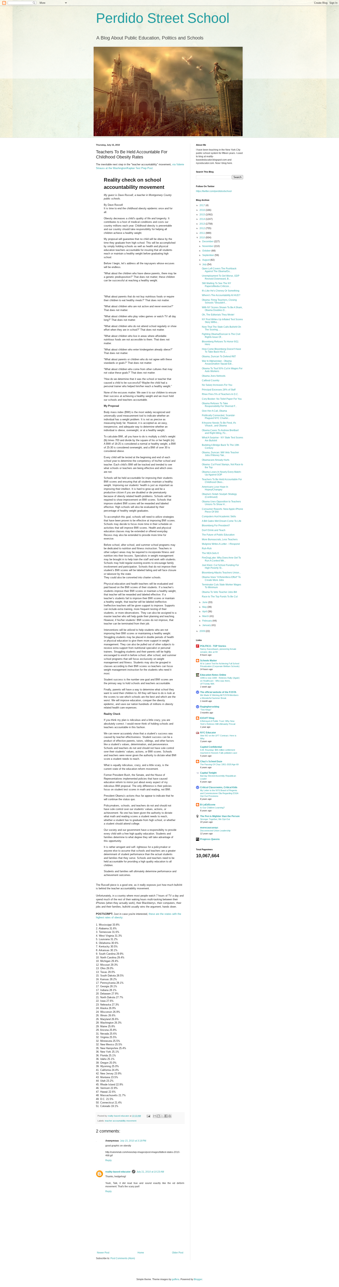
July (204, 264)
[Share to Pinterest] (170, 1116)
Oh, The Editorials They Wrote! (218, 314)
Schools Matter (208, 660)
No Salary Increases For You (217, 385)
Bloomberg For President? (216, 525)
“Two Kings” (205, 709)
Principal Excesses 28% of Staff (218, 389)
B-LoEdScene (207, 804)
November (208, 246)
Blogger (198, 1279)
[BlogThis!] (158, 1116)
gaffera (175, 1279)
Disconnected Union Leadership (215, 830)
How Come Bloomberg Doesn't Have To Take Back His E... (221, 350)
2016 (203, 210)
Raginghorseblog (209, 706)
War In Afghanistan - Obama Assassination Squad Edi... (217, 362)
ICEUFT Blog (207, 718)
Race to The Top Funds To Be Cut (220, 596)
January (206, 625)
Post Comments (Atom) (122, 1258)
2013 (203, 223)
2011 (203, 233)
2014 (203, 219)
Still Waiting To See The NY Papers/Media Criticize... (216, 284)
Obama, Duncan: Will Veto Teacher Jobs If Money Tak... (220, 454)
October (206, 250)
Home (141, 1252)
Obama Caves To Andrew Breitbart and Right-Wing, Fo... (220, 431)
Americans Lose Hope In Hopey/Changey (215, 488)
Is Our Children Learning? (212, 807)
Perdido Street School (163, 18)
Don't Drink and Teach (213, 530)
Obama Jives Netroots (213, 376)
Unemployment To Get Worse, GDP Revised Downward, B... (220, 277)
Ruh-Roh (207, 548)
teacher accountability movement (120, 1121)
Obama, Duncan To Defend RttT (219, 356)
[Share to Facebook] (166, 1116)
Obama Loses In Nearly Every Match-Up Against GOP (221, 473)
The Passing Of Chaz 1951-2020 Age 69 (219, 764)
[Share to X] (162, 1116)
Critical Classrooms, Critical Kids (218, 787)
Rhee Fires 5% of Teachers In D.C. (220, 394)
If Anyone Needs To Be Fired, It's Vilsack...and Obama (219, 424)
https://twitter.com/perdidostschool (214, 191)
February (207, 620)
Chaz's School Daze (211, 761)
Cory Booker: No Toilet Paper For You (222, 399)
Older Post (177, 1252)
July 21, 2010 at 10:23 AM (150, 1171)
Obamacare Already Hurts (215, 460)
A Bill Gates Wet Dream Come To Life (221, 521)
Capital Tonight (208, 772)
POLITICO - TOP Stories (213, 646)
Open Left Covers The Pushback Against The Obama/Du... (219, 270)
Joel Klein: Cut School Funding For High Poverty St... (220, 566)
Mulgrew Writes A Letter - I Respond (221, 544)
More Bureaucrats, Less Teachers (220, 539)
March (206, 616)
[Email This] (155, 1116)
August (206, 260)
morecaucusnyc (209, 827)
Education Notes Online (213, 675)
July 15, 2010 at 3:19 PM (133, 1140)
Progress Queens (210, 839)
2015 (203, 214)
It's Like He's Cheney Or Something (220, 290)
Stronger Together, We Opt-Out (215, 819)
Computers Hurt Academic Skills (219, 516)
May (204, 607)
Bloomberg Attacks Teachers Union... (221, 572)
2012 (203, 228)
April (205, 611)
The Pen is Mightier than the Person (220, 816)
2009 (203, 631)
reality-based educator (118, 1171)
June (205, 602)
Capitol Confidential (211, 747)
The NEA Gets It (210, 553)
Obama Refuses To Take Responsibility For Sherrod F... (219, 405)
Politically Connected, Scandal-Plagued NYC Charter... (218, 417)
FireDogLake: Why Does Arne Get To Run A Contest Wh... (221, 559)
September (208, 255)
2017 (203, 205)
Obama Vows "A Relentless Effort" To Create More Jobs (221, 578)
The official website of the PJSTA (218, 692)
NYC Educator (208, 732)
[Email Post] (148, 1116)
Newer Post (103, 1252)
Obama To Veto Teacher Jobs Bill (219, 592)
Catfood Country (210, 380)
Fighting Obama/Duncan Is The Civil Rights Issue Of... (221, 335)
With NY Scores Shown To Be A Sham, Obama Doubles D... (222, 309)
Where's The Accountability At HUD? (221, 295)
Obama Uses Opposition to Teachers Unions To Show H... (221, 503)
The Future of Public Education (218, 534)
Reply (108, 1160)
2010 (203, 237)
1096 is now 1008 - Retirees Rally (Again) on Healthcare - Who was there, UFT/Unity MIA (220, 681)
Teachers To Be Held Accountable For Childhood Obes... (222, 481)
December (208, 241)
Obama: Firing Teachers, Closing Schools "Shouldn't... (219, 301)
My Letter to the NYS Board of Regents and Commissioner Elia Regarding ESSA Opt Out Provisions (219, 793)
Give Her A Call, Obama (214, 411)
